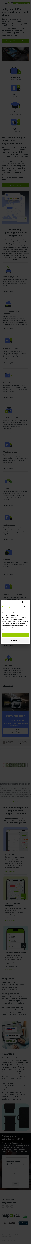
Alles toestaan (15, 635)
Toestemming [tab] (6, 607)
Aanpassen (14, 640)
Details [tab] (16, 607)
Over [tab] (25, 607)
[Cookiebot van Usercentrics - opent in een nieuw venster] (22, 602)
